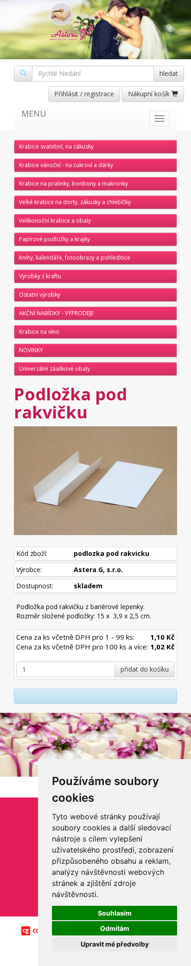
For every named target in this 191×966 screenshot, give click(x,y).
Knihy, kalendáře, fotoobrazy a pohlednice (74, 258)
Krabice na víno (39, 332)
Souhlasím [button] (115, 913)
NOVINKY (31, 350)
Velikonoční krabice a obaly (55, 220)
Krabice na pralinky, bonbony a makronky (73, 183)
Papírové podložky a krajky (54, 239)
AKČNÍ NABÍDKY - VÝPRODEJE (56, 313)
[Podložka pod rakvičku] (95, 480)
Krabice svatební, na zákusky (56, 146)
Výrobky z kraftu (40, 276)
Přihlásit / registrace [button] (84, 93)
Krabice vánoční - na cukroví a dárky (66, 165)
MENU (33, 113)
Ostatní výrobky (39, 295)
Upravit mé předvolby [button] (115, 944)
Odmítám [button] (114, 928)
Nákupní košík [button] (150, 93)
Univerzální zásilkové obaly (54, 369)
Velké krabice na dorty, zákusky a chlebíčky (75, 202)
